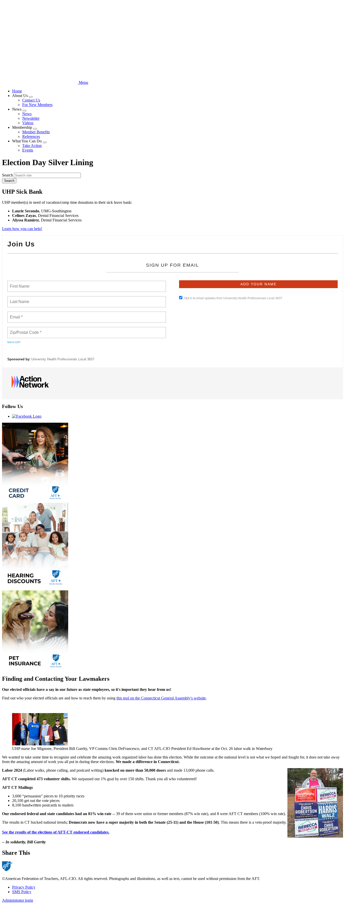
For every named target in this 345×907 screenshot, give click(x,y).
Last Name (18, 298)
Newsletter (30, 118)
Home (17, 91)
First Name (19, 283)
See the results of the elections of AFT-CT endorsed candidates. (55, 832)
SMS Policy (21, 892)
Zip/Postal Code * (24, 329)
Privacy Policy (23, 887)
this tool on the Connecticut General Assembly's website (161, 698)
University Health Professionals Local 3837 (62, 359)
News (27, 114)
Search (7, 175)
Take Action (32, 145)
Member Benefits (36, 132)
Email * (15, 314)
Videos (27, 123)
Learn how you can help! (22, 228)
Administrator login (17, 900)
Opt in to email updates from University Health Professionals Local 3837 (233, 298)
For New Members (37, 105)
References (31, 136)
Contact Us (31, 100)
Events (27, 150)
